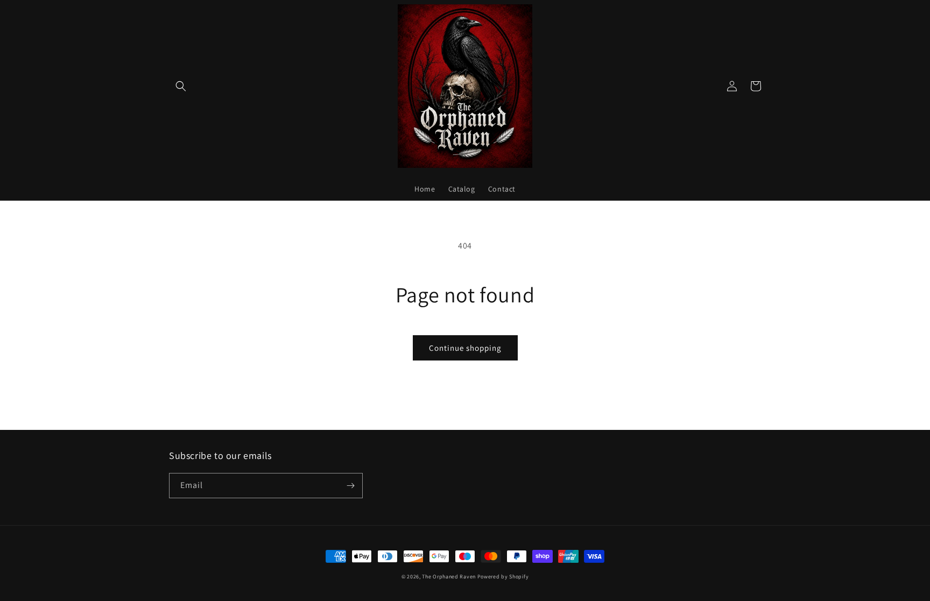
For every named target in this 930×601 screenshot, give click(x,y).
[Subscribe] (350, 485)
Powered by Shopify (503, 576)
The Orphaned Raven (449, 576)
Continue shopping (465, 348)
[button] (181, 86)
